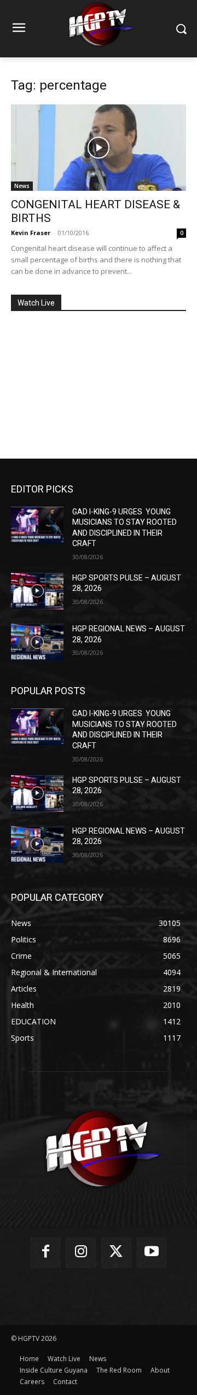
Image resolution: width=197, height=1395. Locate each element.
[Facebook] (46, 1253)
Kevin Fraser (30, 232)
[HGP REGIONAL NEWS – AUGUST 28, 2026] (37, 642)
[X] (116, 1253)
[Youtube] (152, 1253)
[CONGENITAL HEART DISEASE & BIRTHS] (98, 147)
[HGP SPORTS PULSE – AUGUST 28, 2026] (37, 591)
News (22, 186)
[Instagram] (81, 1253)
